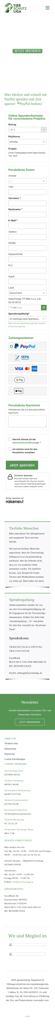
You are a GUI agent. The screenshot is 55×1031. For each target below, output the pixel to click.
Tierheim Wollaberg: (14, 780)
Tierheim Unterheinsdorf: (16, 800)
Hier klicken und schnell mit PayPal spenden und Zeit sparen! (25, 99)
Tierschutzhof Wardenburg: (17, 790)
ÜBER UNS (10, 738)
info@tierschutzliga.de (22, 882)
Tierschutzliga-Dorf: (13, 771)
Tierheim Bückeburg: (14, 819)
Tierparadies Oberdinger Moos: (19, 829)
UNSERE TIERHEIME (15, 764)
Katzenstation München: (15, 810)
